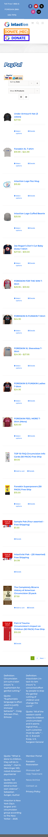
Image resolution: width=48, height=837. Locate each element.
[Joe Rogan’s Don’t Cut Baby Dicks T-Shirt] (7, 249)
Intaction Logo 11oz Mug (26, 181)
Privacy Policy (33, 791)
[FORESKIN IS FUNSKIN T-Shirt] (7, 319)
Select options (19, 132)
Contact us (31, 786)
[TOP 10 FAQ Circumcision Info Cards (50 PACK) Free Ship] (7, 457)
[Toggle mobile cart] (32, 23)
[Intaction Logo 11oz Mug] (7, 184)
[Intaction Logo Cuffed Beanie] (7, 217)
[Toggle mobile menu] (42, 23)
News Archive (33, 780)
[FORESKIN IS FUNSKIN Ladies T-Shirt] (7, 387)
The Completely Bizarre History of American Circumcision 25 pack (26, 590)
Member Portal (34, 756)
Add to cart (20, 471)
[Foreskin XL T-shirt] (7, 152)
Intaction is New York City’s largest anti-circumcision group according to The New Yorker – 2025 (12, 809)
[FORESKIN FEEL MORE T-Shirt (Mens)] (7, 422)
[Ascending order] (37, 83)
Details (32, 131)
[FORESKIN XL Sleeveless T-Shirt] (7, 351)
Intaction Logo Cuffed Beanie (29, 213)
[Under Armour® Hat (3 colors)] (7, 117)
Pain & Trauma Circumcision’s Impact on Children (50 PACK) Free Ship (29, 626)
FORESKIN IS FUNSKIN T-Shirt (29, 316)
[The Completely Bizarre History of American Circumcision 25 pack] (7, 595)
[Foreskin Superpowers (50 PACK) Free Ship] (7, 490)
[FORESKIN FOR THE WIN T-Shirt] (7, 284)
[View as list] (26, 97)
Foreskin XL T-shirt (24, 149)
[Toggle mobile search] (37, 23)
